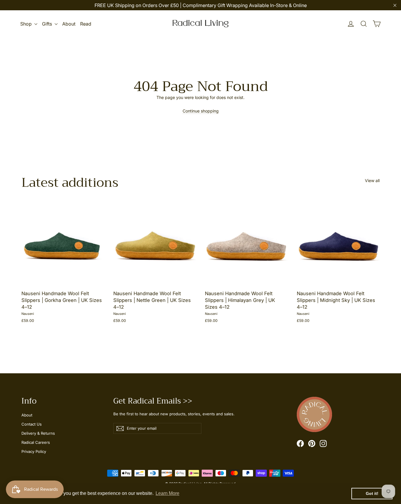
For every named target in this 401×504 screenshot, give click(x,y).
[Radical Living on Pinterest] (311, 443)
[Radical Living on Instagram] (323, 443)
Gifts (47, 24)
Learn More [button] (167, 493)
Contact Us (31, 424)
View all (372, 180)
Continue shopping (201, 110)
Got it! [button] (372, 493)
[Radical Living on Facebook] (300, 443)
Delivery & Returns (38, 433)
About (68, 24)
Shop (26, 24)
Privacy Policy (33, 451)
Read (85, 24)
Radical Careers (35, 442)
